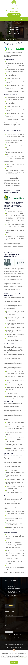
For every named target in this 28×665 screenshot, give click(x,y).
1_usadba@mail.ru (15, 637)
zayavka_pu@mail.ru (16, 634)
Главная (7, 39)
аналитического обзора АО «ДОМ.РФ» (15, 271)
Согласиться (14, 662)
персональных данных (19, 627)
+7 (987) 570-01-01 (12, 599)
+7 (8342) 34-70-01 (12, 595)
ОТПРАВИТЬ (9, 632)
